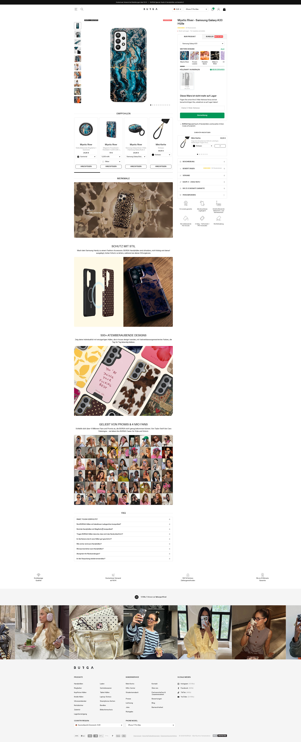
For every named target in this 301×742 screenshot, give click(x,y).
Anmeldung (202, 115)
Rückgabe (129, 712)
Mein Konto (130, 684)
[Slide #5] (206, 154)
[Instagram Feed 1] (150, 632)
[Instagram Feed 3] (259, 632)
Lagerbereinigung (80, 714)
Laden (102, 684)
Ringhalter (78, 688)
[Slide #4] (205, 154)
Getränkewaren (106, 688)
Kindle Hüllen (78, 697)
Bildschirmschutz (106, 710)
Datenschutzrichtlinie (169, 736)
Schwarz (161, 148)
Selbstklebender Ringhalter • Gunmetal (86, 149)
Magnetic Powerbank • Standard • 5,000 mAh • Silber (111, 149)
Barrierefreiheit (157, 707)
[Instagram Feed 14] (96, 632)
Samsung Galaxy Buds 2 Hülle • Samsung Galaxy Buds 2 (136, 149)
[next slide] (77, 106)
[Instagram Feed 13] (42, 632)
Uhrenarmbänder (80, 701)
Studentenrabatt (132, 692)
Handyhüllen (78, 684)
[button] (187, 28)
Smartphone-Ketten (107, 701)
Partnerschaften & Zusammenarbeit (159, 693)
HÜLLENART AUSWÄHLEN (190, 70)
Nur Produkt (190, 36)
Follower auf (153, 597)
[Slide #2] (201, 154)
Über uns (155, 688)
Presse (128, 699)
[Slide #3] (203, 154)
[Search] (82, 9)
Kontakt (155, 684)
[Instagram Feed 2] (205, 632)
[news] (212, 9)
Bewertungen (157, 699)
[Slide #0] (197, 154)
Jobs (127, 707)
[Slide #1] (199, 154)
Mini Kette (161, 145)
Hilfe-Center (130, 688)
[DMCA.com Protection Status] (220, 735)
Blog (153, 703)
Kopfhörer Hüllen (80, 692)
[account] (218, 9)
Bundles (214, 36)
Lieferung (129, 703)
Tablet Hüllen (104, 692)
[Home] (150, 9)
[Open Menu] (76, 9)
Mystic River (86, 145)
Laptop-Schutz (105, 697)
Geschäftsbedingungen (151, 736)
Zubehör (77, 710)
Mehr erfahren (218, 69)
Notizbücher (78, 705)
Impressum (137, 736)
